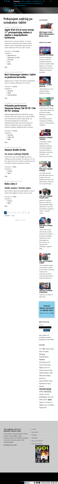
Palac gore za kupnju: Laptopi (46, 226)
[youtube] (9, 1)
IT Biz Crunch (28, 3)
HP (49, 362)
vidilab (41, 405)
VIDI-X (20, 3)
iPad (8, 62)
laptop (41, 367)
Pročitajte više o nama (10, 445)
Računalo (41, 386)
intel (45, 365)
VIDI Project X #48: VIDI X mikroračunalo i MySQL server (46, 34)
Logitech (41, 370)
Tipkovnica (42, 402)
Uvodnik (47, 402)
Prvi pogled (16, 51)
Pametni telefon (12, 95)
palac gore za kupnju (44, 375)
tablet (9, 64)
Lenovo (46, 367)
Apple (52, 349)
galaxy (47, 351)
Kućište (49, 365)
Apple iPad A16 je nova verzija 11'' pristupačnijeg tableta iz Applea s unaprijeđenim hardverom (19, 33)
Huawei (41, 365)
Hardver (15, 86)
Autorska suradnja (36, 443)
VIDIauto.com (37, 1)
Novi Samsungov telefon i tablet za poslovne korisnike (20, 76)
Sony (49, 397)
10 (28, 212)
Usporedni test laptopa (46, 55)
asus (40, 351)
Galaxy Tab (10, 137)
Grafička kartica (43, 357)
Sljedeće (7, 215)
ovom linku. (50, 339)
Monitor (46, 373)
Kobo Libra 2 (11, 183)
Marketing (34, 438)
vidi (51, 402)
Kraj (13, 215)
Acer (40, 349)
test (50, 399)
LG (49, 367)
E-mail (41, 325)
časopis (51, 405)
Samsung (10, 91)
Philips (50, 381)
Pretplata (34, 435)
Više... (6, 67)
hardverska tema (43, 362)
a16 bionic (10, 60)
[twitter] (6, 1)
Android (48, 349)
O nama (33, 429)
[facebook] (4, 1)
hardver (42, 360)
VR (48, 405)
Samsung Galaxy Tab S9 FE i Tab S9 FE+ (17, 114)
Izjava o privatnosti (37, 441)
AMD (43, 349)
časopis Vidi (42, 407)
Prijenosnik (42, 383)
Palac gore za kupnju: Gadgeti (46, 262)
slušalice (41, 394)
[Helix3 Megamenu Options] (53, 10)
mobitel (41, 373)
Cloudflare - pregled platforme (45, 85)
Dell (44, 351)
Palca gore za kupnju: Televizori (46, 138)
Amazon (9, 171)
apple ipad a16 (11, 55)
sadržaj (41, 391)
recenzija (45, 389)
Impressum (34, 432)
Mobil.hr (28, 1)
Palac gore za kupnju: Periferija (46, 169)
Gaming (42, 354)
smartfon (46, 394)
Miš (51, 370)
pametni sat (42, 378)
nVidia (51, 373)
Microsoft (47, 370)
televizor (45, 399)
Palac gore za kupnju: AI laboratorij (46, 291)
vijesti (45, 405)
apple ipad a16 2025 (13, 57)
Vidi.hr (23, 1)
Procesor (48, 383)
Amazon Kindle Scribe (15, 149)
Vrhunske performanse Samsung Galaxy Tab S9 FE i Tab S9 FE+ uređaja (20, 108)
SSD (52, 397)
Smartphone (43, 397)
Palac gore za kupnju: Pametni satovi (46, 197)
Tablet (14, 167)
